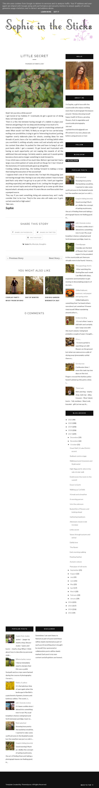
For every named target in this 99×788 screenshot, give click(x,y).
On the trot (80, 364)
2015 (70, 606)
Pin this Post (36, 237)
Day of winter (32, 297)
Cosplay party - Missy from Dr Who (14, 299)
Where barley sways (23, 659)
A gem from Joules (23, 636)
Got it (56, 12)
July (71, 577)
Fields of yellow (21, 683)
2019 (70, 427)
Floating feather (76, 557)
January (73, 599)
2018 (70, 430)
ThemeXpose (27, 784)
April (72, 588)
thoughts (42, 244)
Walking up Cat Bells (77, 490)
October (73, 444)
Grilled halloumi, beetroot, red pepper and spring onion (84, 293)
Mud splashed (81, 177)
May (71, 584)
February (73, 595)
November (74, 441)
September (74, 570)
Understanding (81, 318)
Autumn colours (76, 562)
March (72, 591)
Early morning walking (78, 552)
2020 (70, 423)
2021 (70, 420)
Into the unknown (76, 504)
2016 (70, 602)
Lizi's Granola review (83, 223)
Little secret (74, 530)
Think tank (80, 388)
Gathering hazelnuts (77, 517)
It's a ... (78, 339)
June (72, 581)
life (30, 244)
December (74, 437)
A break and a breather (78, 494)
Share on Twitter (48, 232)
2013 (70, 613)
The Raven (74, 547)
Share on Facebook (23, 232)
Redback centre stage (78, 456)
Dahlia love (74, 542)
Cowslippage (80, 244)
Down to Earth (75, 485)
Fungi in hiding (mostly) (84, 198)
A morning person (76, 499)
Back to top (86, 785)
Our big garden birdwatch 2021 (52, 299)
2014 (70, 609)
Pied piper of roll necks (78, 567)
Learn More (46, 12)
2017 (70, 434)
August (73, 574)
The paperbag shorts (84, 266)
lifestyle (35, 244)
